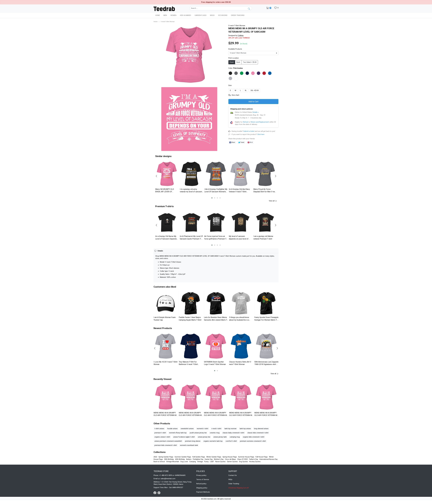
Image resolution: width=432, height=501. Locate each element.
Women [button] (173, 15)
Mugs (212, 15)
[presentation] (158, 176)
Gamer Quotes (232, 462)
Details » (256, 112)
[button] (212, 198)
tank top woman (230, 429)
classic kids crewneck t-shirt (257, 433)
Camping (192, 462)
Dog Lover (184, 462)
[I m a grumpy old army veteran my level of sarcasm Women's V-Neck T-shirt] (191, 174)
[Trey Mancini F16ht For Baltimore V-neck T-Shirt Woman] (191, 346)
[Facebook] (156, 493)
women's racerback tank (189, 445)
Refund (245, 122)
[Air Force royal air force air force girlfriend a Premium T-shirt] (216, 222)
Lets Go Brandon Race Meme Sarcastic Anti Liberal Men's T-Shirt (216, 319)
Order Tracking (237, 15)
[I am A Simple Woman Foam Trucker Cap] (166, 303)
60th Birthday (180, 459)
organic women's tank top (213, 441)
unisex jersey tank (220, 437)
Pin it (251, 142)
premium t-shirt (160, 433)
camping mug (235, 437)
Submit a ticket (248, 131)
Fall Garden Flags (198, 457)
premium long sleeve (192, 441)
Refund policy (201, 484)
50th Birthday (169, 459)
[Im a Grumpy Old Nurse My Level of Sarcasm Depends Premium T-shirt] (167, 222)
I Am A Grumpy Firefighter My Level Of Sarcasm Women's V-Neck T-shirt (215, 191)
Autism (188, 459)
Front (232, 62)
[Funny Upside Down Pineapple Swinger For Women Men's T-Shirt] (266, 303)
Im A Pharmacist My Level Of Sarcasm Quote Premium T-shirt (191, 238)
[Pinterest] (159, 493)
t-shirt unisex (159, 429)
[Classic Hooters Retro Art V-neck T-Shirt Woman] (241, 346)
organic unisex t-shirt (162, 437)
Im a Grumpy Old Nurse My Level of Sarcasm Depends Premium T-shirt (166, 238)
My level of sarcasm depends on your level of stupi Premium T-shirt (238, 238)
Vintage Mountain (172, 462)
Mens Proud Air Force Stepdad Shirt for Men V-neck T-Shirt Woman (265, 191)
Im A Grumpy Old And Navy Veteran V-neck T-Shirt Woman (239, 191)
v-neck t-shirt (216, 429)
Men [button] (165, 15)
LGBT (212, 462)
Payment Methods (203, 492)
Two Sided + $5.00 (249, 62)
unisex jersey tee (204, 437)
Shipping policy (201, 488)
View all (272, 201)
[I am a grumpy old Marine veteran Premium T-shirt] (265, 222)
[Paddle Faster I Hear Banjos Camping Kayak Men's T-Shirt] (191, 303)
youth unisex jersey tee (198, 433)
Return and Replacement (260, 122)
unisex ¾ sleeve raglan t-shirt (184, 437)
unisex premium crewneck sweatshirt (168, 441)
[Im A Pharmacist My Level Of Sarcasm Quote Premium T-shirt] (191, 222)
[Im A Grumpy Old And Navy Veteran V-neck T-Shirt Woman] (240, 174)
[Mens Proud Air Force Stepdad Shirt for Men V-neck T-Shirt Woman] (265, 174)
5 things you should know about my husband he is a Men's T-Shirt (239, 319)
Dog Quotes (243, 462)
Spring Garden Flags (166, 457)
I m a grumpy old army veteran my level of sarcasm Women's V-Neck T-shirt (191, 191)
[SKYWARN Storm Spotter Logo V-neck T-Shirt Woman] (216, 346)
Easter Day (209, 459)
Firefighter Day (198, 459)
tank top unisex (245, 429)
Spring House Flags (230, 457)
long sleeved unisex (261, 429)
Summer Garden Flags (183, 457)
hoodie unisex (172, 429)
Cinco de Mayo (230, 459)
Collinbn (241, 35)
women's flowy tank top (178, 433)
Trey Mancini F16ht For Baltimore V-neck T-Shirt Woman (188, 364)
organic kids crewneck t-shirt (253, 437)
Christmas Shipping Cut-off (238, 488)
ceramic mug (214, 433)
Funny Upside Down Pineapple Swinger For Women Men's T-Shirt (266, 319)
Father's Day (253, 459)
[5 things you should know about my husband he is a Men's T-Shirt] (241, 303)
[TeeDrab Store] (164, 8)
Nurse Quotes (220, 462)
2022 (155, 457)
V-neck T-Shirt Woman (168, 21)
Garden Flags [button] (200, 15)
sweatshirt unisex (187, 429)
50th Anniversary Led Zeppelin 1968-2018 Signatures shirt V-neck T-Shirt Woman (266, 364)
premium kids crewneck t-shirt (165, 445)
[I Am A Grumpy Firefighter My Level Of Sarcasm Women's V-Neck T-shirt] (216, 174)
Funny (206, 462)
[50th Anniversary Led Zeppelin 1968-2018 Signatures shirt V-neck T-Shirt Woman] (266, 346)
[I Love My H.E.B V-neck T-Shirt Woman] (166, 346)
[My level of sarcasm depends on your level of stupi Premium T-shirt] (240, 222)
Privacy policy (201, 475)
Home (157, 15)
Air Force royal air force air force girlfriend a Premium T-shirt (215, 238)
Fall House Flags (261, 457)
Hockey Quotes (255, 462)
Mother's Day (219, 459)
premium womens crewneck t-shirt (253, 441)
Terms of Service (202, 479)
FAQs (230, 479)
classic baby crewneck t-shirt (233, 433)
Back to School (159, 462)
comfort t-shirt (231, 441)
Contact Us (232, 475)
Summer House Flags (246, 457)
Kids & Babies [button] (185, 15)
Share (233, 142)
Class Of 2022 (242, 459)
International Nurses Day (268, 459)
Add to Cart (253, 101)
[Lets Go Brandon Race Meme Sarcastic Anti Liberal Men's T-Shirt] (216, 303)
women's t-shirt (202, 429)
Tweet (242, 142)
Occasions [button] (222, 15)
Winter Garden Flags (213, 457)
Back (238, 62)
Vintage (200, 462)
